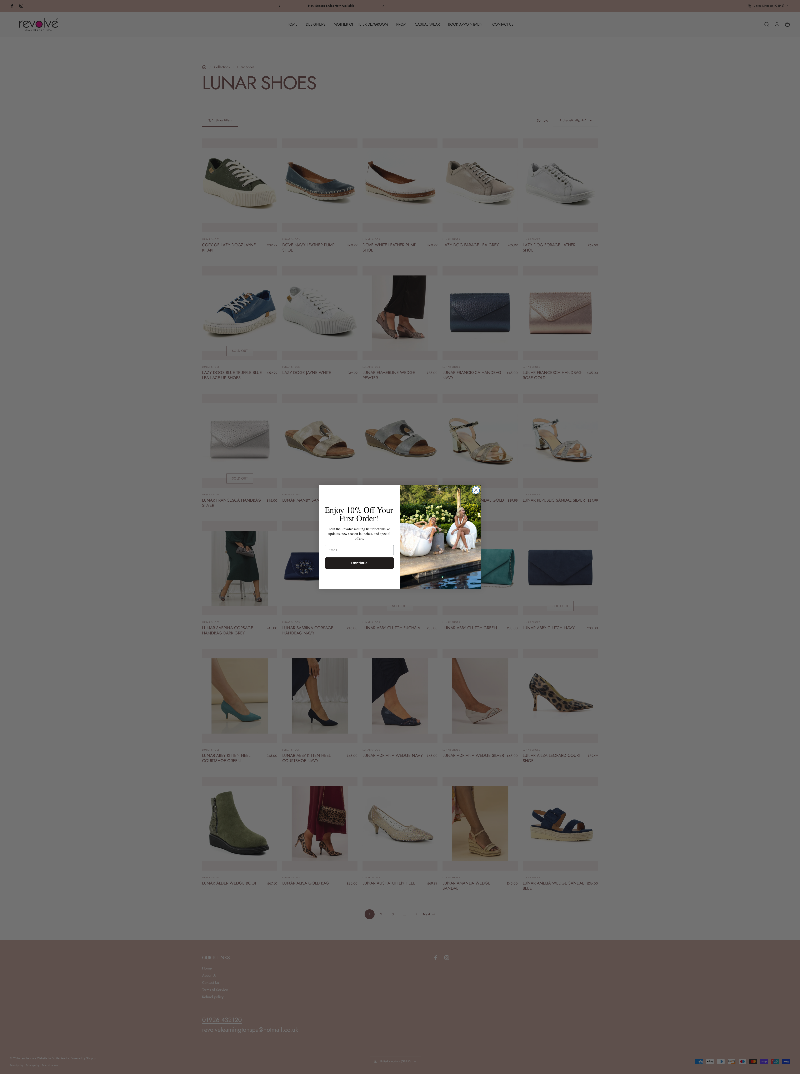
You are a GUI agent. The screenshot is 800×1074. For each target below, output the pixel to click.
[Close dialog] (476, 490)
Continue (359, 563)
